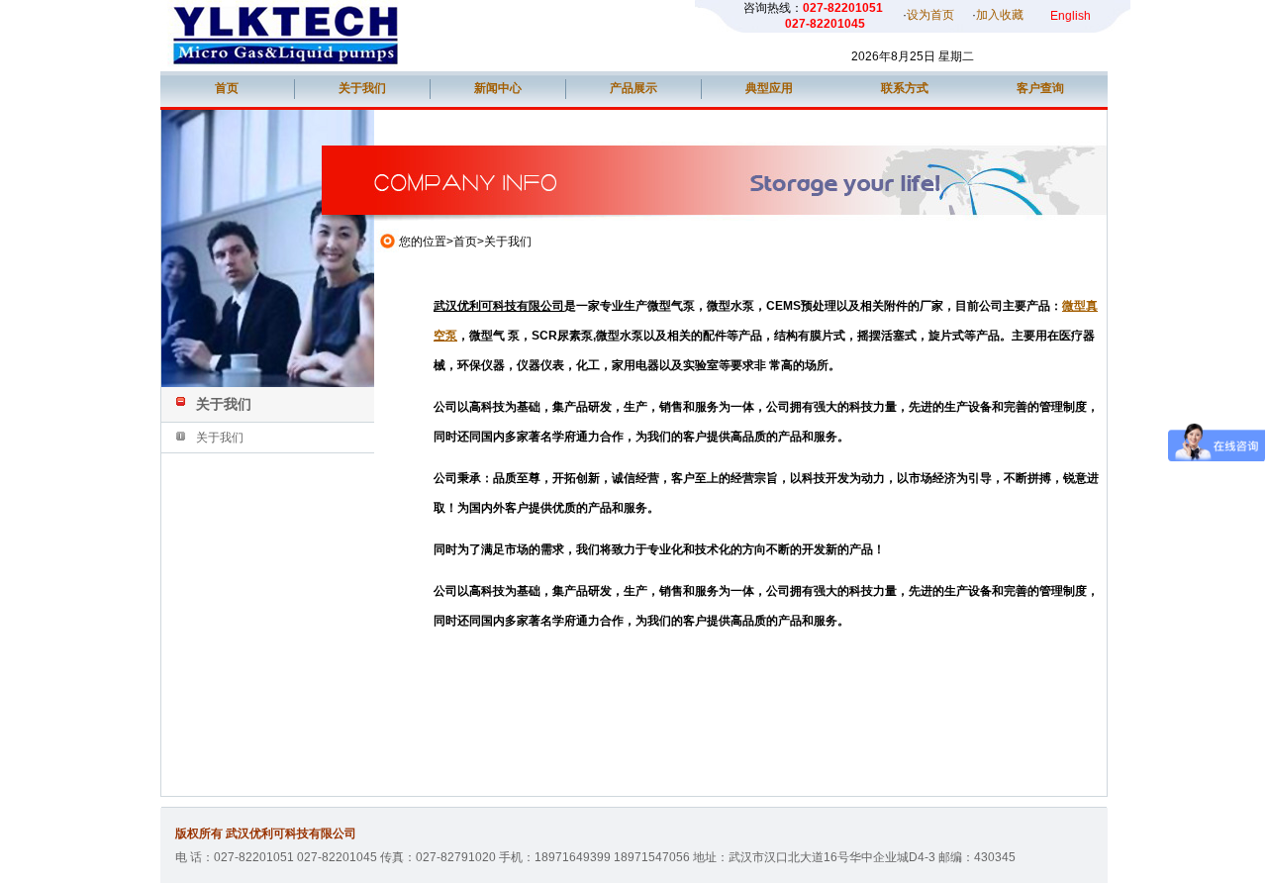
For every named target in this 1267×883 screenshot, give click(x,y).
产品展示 (633, 88)
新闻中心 (498, 88)
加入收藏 (999, 15)
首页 (227, 88)
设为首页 (930, 15)
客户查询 (1040, 88)
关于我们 (362, 88)
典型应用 (769, 88)
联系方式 (904, 88)
